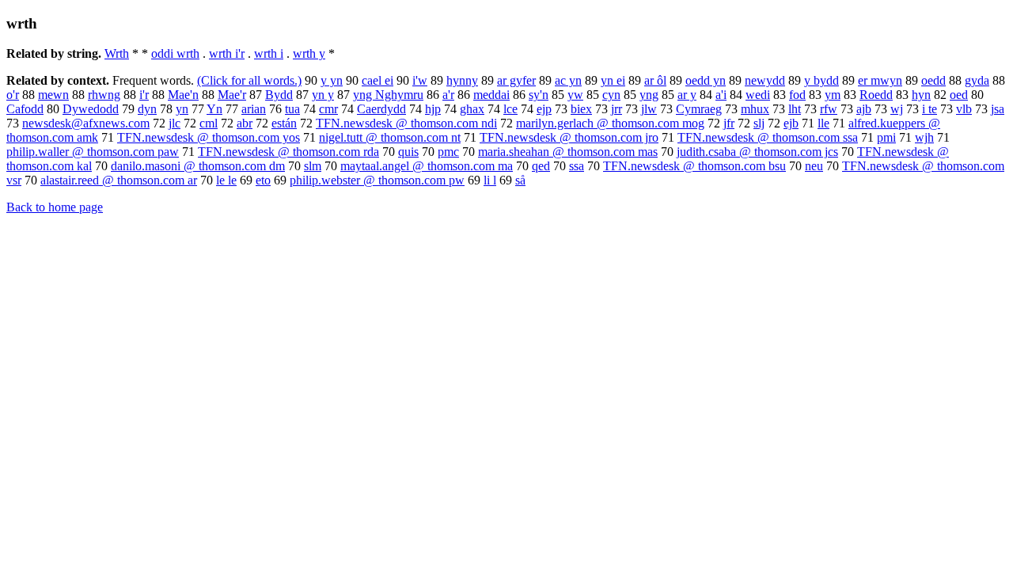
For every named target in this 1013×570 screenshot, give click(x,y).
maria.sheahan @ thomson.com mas (568, 151)
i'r (144, 94)
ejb (791, 123)
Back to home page (54, 207)
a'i (721, 94)
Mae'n (183, 94)
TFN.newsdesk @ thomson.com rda (288, 151)
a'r (448, 94)
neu (814, 166)
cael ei (377, 80)
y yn (332, 80)
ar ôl (655, 80)
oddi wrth (175, 53)
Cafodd (25, 109)
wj (896, 109)
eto (263, 180)
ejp (544, 109)
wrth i (268, 53)
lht (794, 109)
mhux (755, 109)
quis (408, 151)
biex (581, 109)
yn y (323, 94)
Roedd (876, 94)
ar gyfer (516, 80)
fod (797, 94)
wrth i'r (227, 53)
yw (575, 94)
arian (253, 109)
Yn (214, 109)
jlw (649, 109)
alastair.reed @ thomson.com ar (118, 180)
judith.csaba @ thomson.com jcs (757, 151)
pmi (886, 137)
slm (312, 166)
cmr (328, 109)
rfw (828, 109)
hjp (433, 109)
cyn (611, 94)
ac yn (568, 80)
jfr (728, 123)
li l (490, 180)
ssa (576, 166)
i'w (419, 80)
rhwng (104, 94)
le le (226, 180)
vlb (964, 109)
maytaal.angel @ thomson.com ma (426, 166)
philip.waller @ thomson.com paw (92, 151)
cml (208, 123)
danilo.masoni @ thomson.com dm (198, 166)
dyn (147, 109)
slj (758, 123)
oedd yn (705, 80)
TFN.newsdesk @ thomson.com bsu (694, 166)
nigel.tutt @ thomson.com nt (390, 137)
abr (244, 123)
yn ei (613, 80)
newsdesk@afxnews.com (86, 123)
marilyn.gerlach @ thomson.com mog (610, 123)
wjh (924, 137)
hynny (462, 80)
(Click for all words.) (249, 80)
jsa (997, 109)
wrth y (309, 53)
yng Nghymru (388, 94)
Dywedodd (91, 109)
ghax (472, 109)
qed (541, 166)
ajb (863, 109)
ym (832, 94)
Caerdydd (381, 109)
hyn (921, 94)
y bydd (821, 80)
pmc (448, 151)
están (284, 123)
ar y (686, 94)
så (520, 180)
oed (959, 94)
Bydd (279, 94)
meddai (491, 94)
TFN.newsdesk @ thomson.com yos (208, 137)
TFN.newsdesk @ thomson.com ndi (406, 123)
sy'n (538, 94)
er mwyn (880, 80)
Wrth (116, 53)
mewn (53, 94)
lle (823, 123)
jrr (616, 109)
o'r (12, 94)
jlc (174, 123)
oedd (933, 80)
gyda (977, 80)
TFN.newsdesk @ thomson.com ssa (767, 137)
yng (648, 94)
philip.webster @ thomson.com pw (377, 180)
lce (510, 109)
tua (292, 109)
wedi (758, 94)
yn (182, 109)
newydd (765, 80)
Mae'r (232, 94)
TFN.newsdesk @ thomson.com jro (569, 137)
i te (929, 109)
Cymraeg (699, 109)
